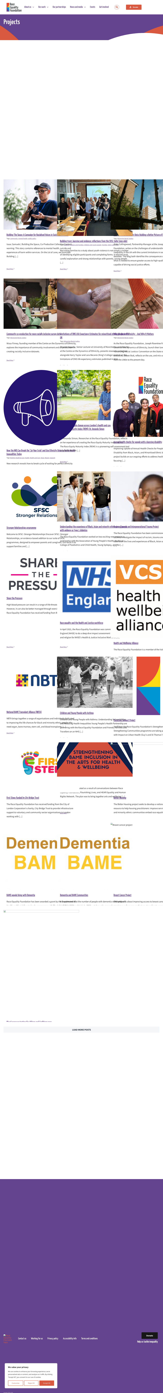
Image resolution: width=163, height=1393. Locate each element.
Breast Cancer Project (146, 856)
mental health (22, 238)
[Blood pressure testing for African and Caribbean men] (41, 963)
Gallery (43, 204)
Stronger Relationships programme (39, 497)
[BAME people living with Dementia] (41, 856)
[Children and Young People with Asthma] (95, 682)
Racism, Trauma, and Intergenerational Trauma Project (146, 496)
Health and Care (35, 458)
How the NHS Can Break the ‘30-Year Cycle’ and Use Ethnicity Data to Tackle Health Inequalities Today (39, 407)
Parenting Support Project (146, 685)
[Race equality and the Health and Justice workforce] (95, 586)
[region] (31, 1375)
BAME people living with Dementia (39, 856)
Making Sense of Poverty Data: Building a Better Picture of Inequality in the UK (146, 204)
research (52, 458)
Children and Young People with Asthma (92, 682)
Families (104, 245)
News (42, 458)
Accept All (46, 1383)
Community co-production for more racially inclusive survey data (39, 303)
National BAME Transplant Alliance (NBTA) (39, 681)
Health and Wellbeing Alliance (146, 596)
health (27, 458)
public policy (32, 238)
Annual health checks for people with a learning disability (146, 403)
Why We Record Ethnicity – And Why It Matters (146, 303)
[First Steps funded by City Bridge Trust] (41, 767)
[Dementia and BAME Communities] (95, 856)
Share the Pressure (39, 574)
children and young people (92, 245)
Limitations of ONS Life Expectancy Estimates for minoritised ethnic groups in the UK (92, 303)
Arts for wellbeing (92, 759)
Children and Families (76, 245)
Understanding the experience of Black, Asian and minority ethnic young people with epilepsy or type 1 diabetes (92, 496)
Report (47, 458)
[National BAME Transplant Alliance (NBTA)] (41, 682)
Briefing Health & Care (17, 458)
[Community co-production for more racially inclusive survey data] (41, 304)
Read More (10, 269)
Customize (15, 1383)
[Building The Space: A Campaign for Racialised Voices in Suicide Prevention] (41, 204)
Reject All (31, 1383)
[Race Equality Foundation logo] (14, 7)
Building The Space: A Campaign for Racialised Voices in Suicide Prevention (39, 204)
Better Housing (146, 767)
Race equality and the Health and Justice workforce (92, 586)
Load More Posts (81, 1029)
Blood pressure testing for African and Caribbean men (39, 963)
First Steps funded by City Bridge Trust (39, 767)
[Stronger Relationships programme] (41, 496)
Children (66, 245)
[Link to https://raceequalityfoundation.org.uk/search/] (116, 7)
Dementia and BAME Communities (92, 856)
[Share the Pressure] (41, 574)
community (14, 238)
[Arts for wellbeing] (95, 759)
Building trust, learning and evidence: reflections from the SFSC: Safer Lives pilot (92, 207)
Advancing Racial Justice (125, 238)
